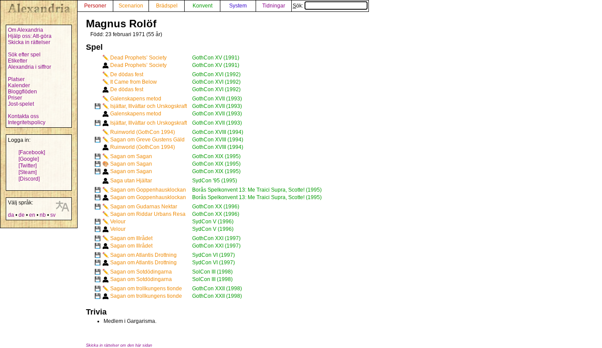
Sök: (299, 6)
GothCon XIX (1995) (216, 156)
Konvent (202, 6)
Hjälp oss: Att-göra (30, 36)
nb (43, 215)
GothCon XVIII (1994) (217, 132)
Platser (16, 79)
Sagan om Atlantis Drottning (143, 255)
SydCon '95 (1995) (214, 181)
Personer (95, 6)
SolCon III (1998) (212, 272)
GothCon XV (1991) (215, 58)
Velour (118, 221)
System (238, 6)
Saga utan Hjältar (131, 181)
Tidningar (273, 6)
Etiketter (17, 61)
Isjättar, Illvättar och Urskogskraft (148, 106)
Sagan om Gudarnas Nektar (143, 207)
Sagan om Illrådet (131, 238)
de (22, 215)
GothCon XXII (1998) (217, 288)
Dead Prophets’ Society (138, 58)
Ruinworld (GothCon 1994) (142, 132)
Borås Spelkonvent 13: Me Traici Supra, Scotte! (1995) (257, 190)
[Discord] (29, 179)
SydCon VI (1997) (213, 255)
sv (53, 215)
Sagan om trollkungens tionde (146, 288)
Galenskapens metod (135, 99)
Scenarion (131, 6)
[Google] (29, 159)
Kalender (19, 85)
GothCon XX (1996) (215, 207)
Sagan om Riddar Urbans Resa (148, 214)
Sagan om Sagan (131, 156)
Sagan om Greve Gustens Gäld (147, 140)
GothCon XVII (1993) (217, 99)
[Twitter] (28, 166)
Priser (15, 98)
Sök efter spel (24, 55)
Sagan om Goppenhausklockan (148, 190)
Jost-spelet (21, 104)
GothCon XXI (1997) (216, 238)
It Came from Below (133, 82)
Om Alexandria (25, 30)
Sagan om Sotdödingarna (141, 272)
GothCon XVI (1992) (216, 74)
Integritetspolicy (26, 122)
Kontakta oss (23, 116)
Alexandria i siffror (29, 67)
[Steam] (28, 172)
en (32, 215)
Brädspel (167, 6)
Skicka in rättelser (29, 42)
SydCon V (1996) (213, 221)
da (11, 215)
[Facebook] (32, 152)
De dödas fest (126, 74)
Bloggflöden (22, 92)
